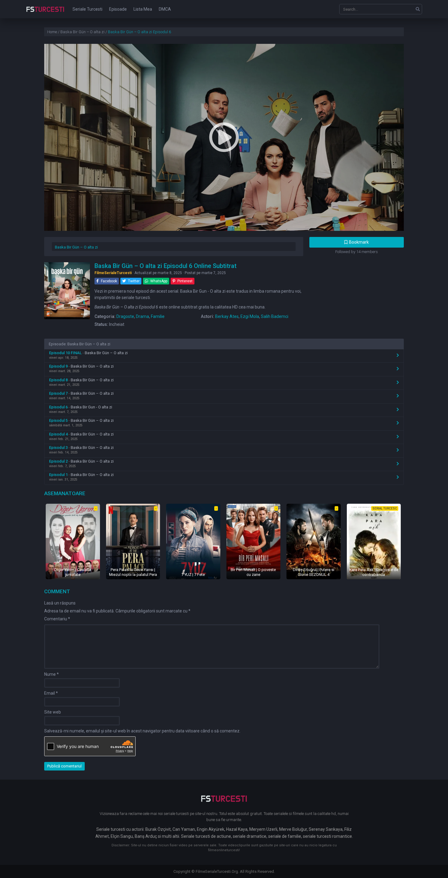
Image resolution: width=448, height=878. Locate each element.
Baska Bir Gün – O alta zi (76, 247)
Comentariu (57, 618)
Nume (51, 674)
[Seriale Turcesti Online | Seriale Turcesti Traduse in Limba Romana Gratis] (45, 13)
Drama (142, 316)
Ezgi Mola (249, 316)
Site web (52, 712)
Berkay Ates (227, 316)
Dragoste (125, 316)
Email (51, 693)
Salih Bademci (274, 316)
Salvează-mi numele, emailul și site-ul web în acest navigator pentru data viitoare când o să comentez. (142, 730)
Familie (158, 316)
